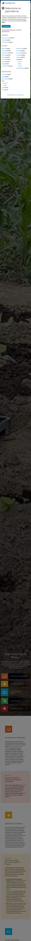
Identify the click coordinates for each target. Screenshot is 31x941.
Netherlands (19, 48)
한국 (3, 89)
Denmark (4, 50)
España (3, 55)
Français (20, 66)
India (3, 76)
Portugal (18, 55)
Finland (3, 57)
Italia (3, 63)
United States (5, 42)
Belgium (4, 48)
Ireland (3, 61)
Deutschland (5, 53)
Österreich (18, 53)
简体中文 (5, 83)
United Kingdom (20, 68)
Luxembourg (5, 66)
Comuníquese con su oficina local (15, 95)
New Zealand (5, 78)
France (3, 59)
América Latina (5, 37)
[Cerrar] (29, 3)
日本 (3, 87)
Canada (4, 40)
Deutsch (20, 61)
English (19, 63)
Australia (4, 74)
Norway (18, 50)
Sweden (18, 57)
